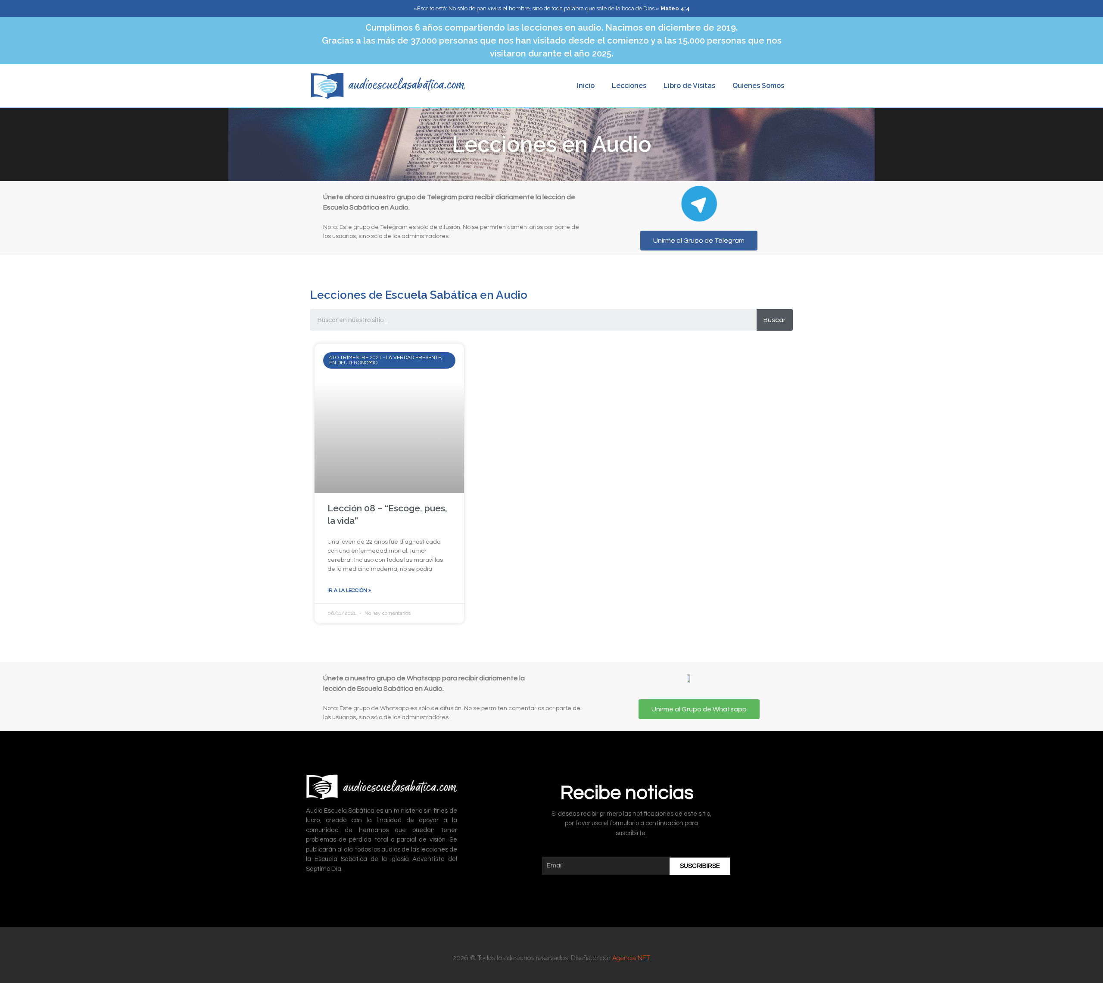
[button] (698, 240)
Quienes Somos (758, 85)
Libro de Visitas (689, 85)
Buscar (774, 319)
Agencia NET (631, 958)
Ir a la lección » (349, 590)
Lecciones (629, 85)
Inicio (586, 85)
